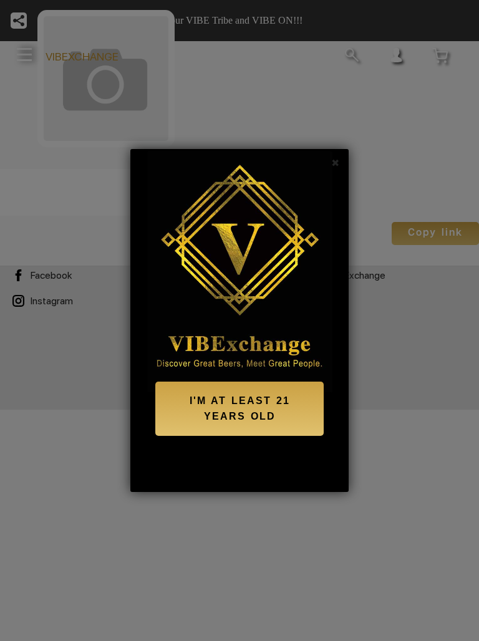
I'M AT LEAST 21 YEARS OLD (240, 408)
